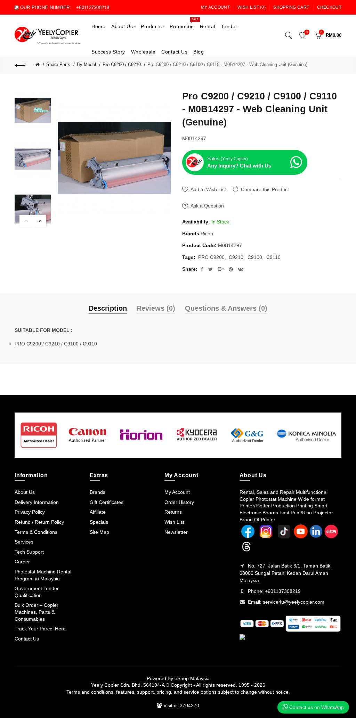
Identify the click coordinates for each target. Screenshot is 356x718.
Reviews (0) (156, 308)
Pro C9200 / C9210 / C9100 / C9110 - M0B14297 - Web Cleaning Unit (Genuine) (227, 64)
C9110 (273, 257)
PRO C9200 (211, 257)
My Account (215, 7)
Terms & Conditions (36, 532)
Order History (179, 502)
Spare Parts (58, 64)
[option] (32, 110)
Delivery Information (37, 502)
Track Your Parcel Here (40, 628)
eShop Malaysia (192, 678)
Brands (97, 492)
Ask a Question (207, 206)
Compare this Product (265, 189)
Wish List (174, 522)
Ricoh (207, 233)
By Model (86, 64)
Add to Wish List (208, 189)
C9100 (255, 257)
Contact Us (27, 639)
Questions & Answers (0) (226, 308)
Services (24, 542)
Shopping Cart (291, 7)
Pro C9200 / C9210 (122, 64)
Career (22, 561)
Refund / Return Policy (39, 522)
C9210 (236, 257)
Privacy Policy (30, 512)
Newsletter (176, 532)
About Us (25, 492)
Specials (99, 522)
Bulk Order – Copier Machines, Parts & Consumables (36, 611)
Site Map (99, 532)
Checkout (329, 7)
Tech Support (29, 552)
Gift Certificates (106, 502)
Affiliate (98, 512)
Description (108, 308)
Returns (173, 512)
